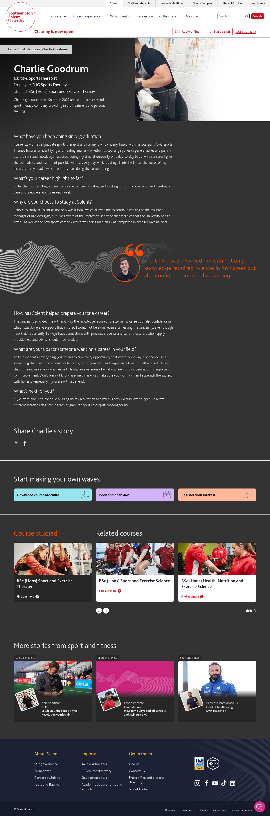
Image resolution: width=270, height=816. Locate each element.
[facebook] (25, 444)
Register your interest (198, 495)
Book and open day (114, 495)
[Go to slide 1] (247, 610)
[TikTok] (224, 785)
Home (12, 49)
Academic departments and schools (102, 786)
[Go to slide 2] (250, 610)
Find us (134, 763)
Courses (57, 16)
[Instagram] (197, 785)
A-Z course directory (96, 770)
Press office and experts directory (146, 779)
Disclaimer (171, 810)
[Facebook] (206, 785)
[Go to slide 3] (254, 610)
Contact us (137, 770)
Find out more (25, 596)
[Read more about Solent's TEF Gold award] (199, 764)
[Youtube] (215, 785)
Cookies (204, 810)
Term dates (42, 770)
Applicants (258, 3)
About (190, 16)
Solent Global (138, 788)
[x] (16, 444)
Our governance (46, 763)
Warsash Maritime (172, 3)
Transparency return (241, 810)
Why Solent (118, 16)
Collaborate (167, 16)
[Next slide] (106, 611)
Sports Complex (202, 3)
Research (143, 16)
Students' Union (232, 3)
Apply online (190, 31)
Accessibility (219, 810)
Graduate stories (29, 49)
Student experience (86, 16)
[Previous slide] (99, 611)
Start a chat (221, 31)
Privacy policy (188, 810)
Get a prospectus (94, 777)
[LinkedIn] (233, 785)
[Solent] (20, 17)
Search (257, 16)
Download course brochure (38, 495)
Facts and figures (46, 784)
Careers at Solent (47, 777)
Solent (114, 3)
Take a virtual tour (94, 763)
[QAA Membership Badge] (213, 764)
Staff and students (139, 3)
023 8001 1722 (245, 32)
